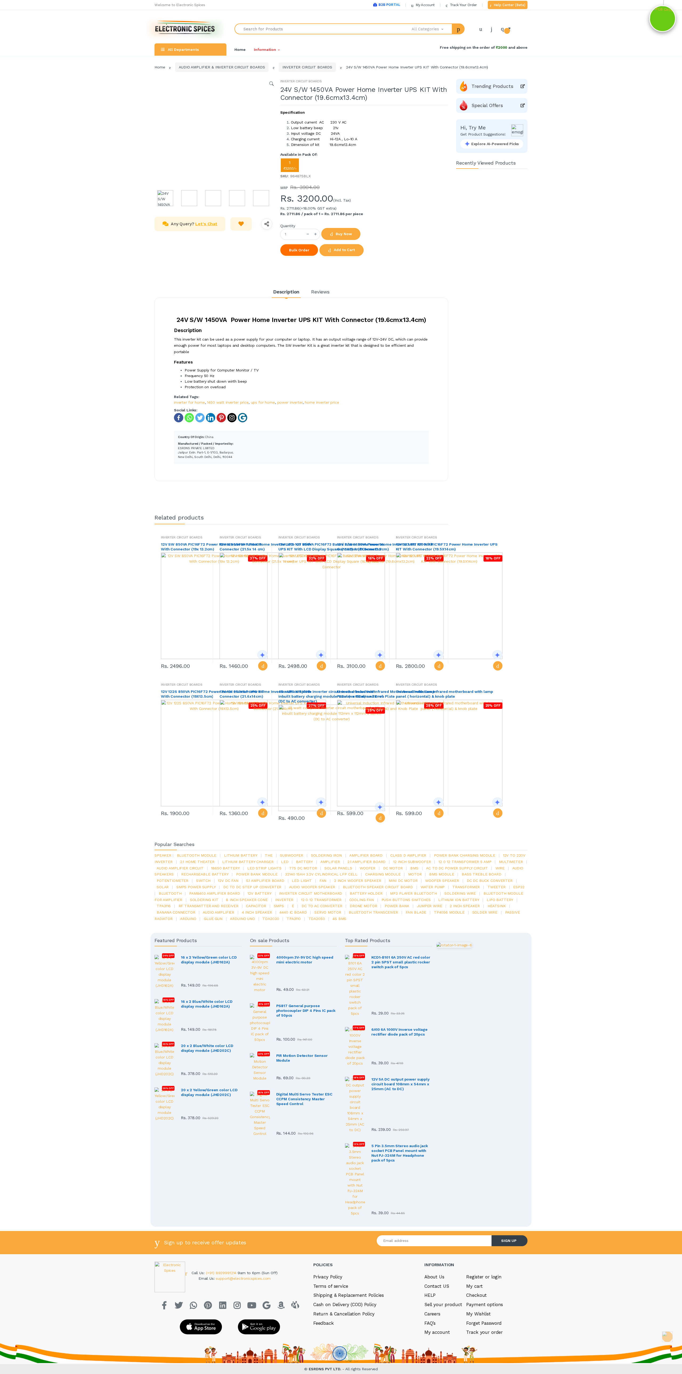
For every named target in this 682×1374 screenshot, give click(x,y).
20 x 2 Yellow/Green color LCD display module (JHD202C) (209, 1092)
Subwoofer (291, 855)
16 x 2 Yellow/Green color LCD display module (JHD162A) (209, 959)
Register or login (484, 1276)
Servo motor (327, 912)
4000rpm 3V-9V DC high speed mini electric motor (304, 959)
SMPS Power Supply (196, 887)
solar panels (338, 868)
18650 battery (225, 868)
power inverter (290, 402)
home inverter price (322, 402)
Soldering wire (460, 893)
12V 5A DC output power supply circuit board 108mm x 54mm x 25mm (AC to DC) (400, 1084)
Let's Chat (206, 223)
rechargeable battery (204, 874)
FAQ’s (430, 1323)
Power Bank (397, 906)
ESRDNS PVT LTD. (326, 1369)
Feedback (323, 1323)
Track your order (484, 1332)
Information (265, 49)
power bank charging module (464, 855)
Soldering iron (326, 855)
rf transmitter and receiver (208, 906)
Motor (414, 874)
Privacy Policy (327, 1276)
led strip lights (264, 868)
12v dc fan (228, 880)
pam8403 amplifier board (214, 893)
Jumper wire (429, 906)
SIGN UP (509, 1240)
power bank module (257, 874)
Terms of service (330, 1286)
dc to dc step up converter (252, 887)
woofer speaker (442, 880)
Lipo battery (500, 900)
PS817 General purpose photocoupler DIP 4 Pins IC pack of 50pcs (306, 1010)
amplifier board (366, 855)
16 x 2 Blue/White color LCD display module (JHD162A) (207, 1003)
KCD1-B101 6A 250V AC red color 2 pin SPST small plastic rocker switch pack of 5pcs (400, 962)
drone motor (363, 906)
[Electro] (185, 29)
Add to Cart (344, 250)
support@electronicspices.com (243, 1278)
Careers (432, 1313)
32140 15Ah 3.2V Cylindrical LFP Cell (321, 874)
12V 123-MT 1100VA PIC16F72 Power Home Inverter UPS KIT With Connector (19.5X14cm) (447, 546)
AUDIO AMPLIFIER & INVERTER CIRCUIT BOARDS (222, 67)
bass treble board (481, 874)
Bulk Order (299, 250)
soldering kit (204, 900)
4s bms (339, 919)
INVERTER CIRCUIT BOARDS (307, 67)
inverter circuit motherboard (310, 893)
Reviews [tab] (320, 292)
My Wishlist (478, 1313)
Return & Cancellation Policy (344, 1313)
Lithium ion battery (458, 900)
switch (203, 880)
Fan (323, 880)
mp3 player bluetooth (413, 893)
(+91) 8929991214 (222, 1273)
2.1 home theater (197, 862)
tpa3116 (164, 906)
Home (239, 49)
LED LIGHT (302, 880)
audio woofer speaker (312, 887)
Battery (304, 862)
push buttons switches (406, 900)
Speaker (163, 855)
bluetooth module (197, 855)
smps (279, 906)
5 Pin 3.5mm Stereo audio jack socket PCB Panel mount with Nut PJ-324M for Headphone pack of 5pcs (399, 1153)
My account (437, 1332)
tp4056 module (449, 912)
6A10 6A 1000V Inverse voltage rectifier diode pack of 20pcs (399, 1031)
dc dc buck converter (490, 880)
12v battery (259, 893)
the (269, 855)
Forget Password (484, 1323)
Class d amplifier (408, 855)
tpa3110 (294, 919)
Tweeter (497, 887)
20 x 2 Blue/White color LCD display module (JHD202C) (207, 1048)
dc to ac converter (322, 906)
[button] (432, 28)
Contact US (436, 1286)
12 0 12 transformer (321, 900)
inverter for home (189, 402)
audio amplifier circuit (180, 868)
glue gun (213, 919)
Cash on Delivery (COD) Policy (344, 1304)
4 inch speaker (257, 912)
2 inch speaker (465, 906)
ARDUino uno (242, 919)
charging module (383, 874)
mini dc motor (403, 880)
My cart (474, 1286)
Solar (163, 887)
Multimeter (511, 862)
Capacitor (256, 906)
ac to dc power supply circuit (457, 868)
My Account (425, 5)
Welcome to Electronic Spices (180, 5)
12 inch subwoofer (412, 862)
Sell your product (443, 1304)
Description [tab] (286, 292)
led (285, 862)
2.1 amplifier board (366, 862)
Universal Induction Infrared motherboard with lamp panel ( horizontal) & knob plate (444, 693)
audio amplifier (218, 912)
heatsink (497, 906)
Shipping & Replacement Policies (348, 1295)
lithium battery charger (248, 862)
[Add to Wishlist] (241, 224)
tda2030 (270, 919)
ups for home (263, 402)
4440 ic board (293, 912)
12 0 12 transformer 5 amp (465, 862)
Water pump (433, 887)
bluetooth (170, 893)
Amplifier (330, 862)
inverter (284, 900)
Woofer (367, 868)
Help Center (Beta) (509, 5)
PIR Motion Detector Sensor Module (302, 1057)
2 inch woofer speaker (357, 880)
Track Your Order (463, 5)
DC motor (393, 868)
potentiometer (172, 880)
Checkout (476, 1295)
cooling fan (361, 900)
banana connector (176, 912)
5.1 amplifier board (265, 880)
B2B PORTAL (389, 5)
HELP (430, 1295)
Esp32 (518, 887)
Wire (500, 868)
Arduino (188, 919)
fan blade (416, 912)
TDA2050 (316, 919)
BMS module (441, 874)
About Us (434, 1276)
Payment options (484, 1304)
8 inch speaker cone (246, 900)
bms (414, 868)
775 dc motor (303, 868)
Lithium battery (240, 855)
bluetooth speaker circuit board (378, 887)
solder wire (484, 912)
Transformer (466, 887)
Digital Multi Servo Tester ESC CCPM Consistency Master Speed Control (304, 1099)
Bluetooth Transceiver (373, 912)
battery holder (366, 893)
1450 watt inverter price (228, 402)
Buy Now (343, 234)
